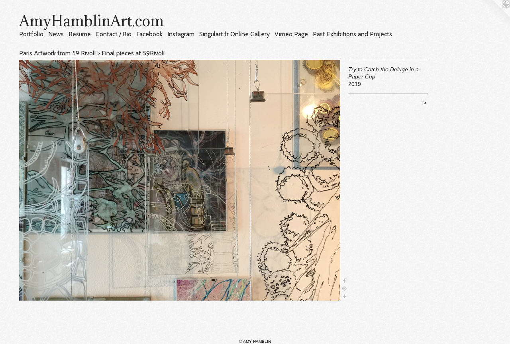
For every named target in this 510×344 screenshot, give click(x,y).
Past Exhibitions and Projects (352, 34)
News (56, 34)
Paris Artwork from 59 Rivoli (57, 53)
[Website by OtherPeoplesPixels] (494, 16)
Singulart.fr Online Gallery (234, 34)
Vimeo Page (291, 34)
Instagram (180, 34)
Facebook (149, 34)
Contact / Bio (113, 34)
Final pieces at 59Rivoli (133, 53)
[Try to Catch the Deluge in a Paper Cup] (179, 180)
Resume (80, 34)
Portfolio (31, 34)
